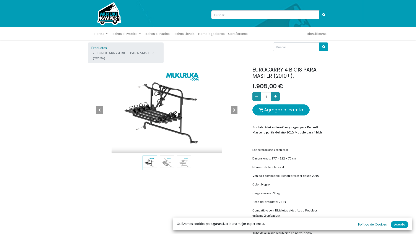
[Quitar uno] (256, 96)
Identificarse (317, 34)
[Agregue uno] (275, 96)
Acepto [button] (399, 224)
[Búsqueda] (323, 14)
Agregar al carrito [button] (283, 110)
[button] (100, 110)
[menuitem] (157, 33)
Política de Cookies (372, 224)
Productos (99, 48)
